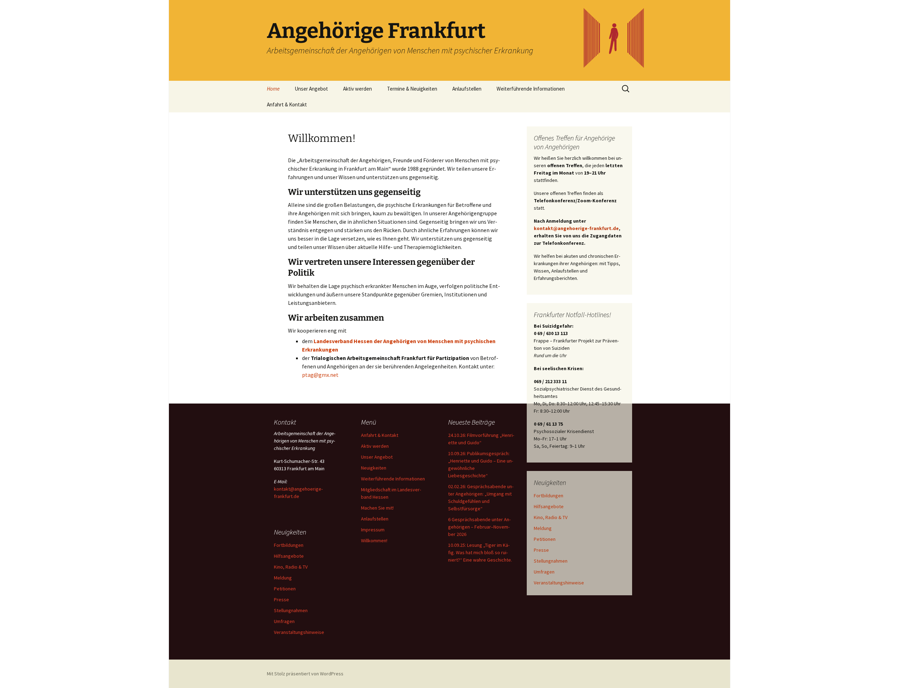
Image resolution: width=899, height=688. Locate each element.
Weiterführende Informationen (531, 88)
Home (273, 88)
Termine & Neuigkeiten (412, 88)
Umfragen (544, 572)
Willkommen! (374, 540)
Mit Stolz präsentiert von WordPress (305, 673)
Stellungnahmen (550, 561)
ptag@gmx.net (320, 374)
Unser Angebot (311, 88)
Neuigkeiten (373, 468)
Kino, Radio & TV (550, 517)
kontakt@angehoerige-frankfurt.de (576, 228)
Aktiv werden (357, 88)
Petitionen (545, 539)
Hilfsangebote (549, 506)
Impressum (373, 529)
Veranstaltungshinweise (559, 582)
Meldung (543, 528)
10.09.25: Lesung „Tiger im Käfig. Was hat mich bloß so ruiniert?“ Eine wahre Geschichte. (480, 552)
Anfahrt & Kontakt (287, 104)
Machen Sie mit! (377, 508)
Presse (541, 550)
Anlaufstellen (466, 88)
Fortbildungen (548, 495)
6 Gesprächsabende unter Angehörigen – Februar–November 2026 (479, 526)
